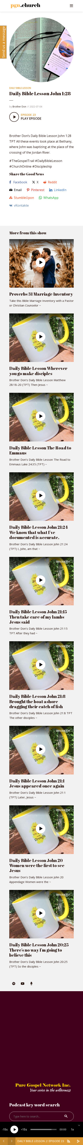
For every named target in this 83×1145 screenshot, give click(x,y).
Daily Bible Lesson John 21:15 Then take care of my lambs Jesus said (38, 617)
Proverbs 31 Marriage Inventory (41, 294)
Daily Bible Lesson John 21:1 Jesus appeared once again (36, 783)
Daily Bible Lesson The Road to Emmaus (40, 450)
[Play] (14, 1129)
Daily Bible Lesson (20, 88)
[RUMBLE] (31, 983)
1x (72, 1129)
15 (4, 1129)
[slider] (43, 1129)
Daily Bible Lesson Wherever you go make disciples (38, 370)
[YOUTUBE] (22, 983)
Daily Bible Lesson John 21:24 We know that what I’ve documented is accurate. (38, 532)
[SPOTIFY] (13, 983)
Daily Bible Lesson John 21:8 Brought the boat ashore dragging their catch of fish (37, 701)
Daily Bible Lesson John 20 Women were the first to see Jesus (36, 865)
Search (66, 1116)
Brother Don (19, 106)
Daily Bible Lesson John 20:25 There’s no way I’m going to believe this (39, 950)
